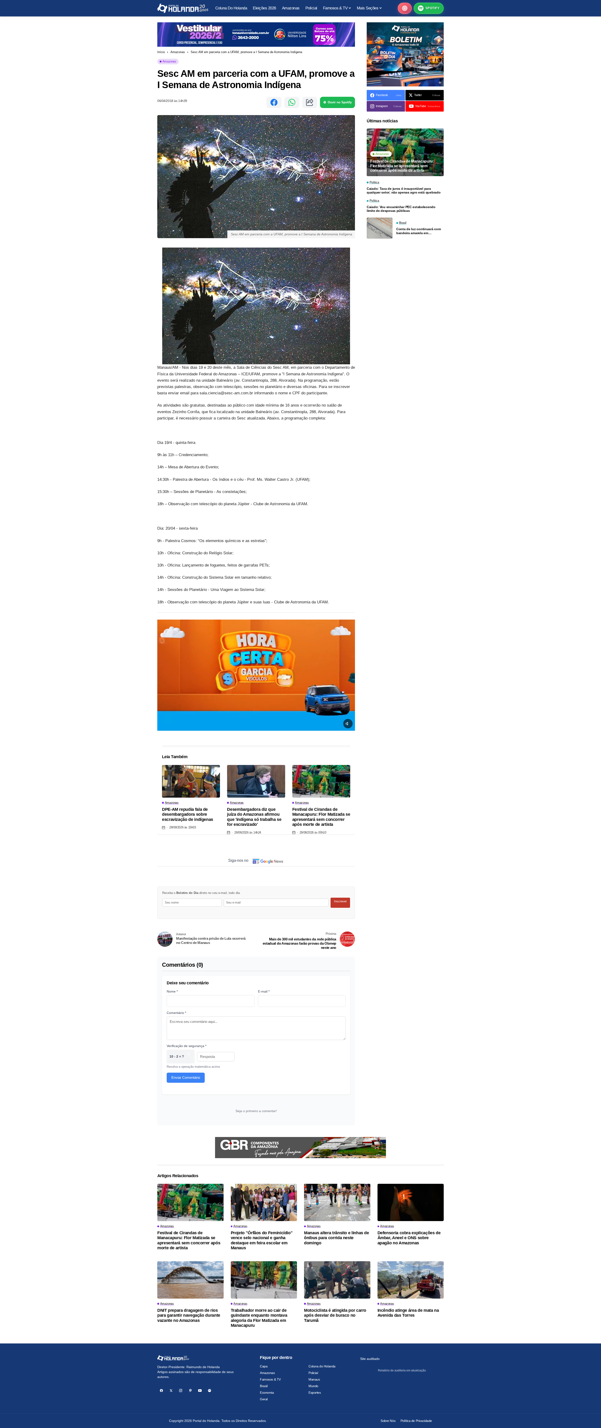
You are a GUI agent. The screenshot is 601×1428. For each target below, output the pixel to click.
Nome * (172, 991)
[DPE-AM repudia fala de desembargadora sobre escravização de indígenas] (191, 781)
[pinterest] (190, 1390)
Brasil (263, 1386)
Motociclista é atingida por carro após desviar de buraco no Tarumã (335, 1315)
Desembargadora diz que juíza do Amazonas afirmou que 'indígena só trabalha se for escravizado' (254, 817)
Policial (313, 1373)
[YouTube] (200, 1390)
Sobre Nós (388, 1421)
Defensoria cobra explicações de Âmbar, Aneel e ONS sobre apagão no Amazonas (409, 1237)
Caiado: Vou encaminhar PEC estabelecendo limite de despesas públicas (401, 209)
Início (161, 52)
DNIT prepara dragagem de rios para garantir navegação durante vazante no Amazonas (188, 1315)
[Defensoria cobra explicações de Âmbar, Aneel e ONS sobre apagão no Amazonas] (411, 1202)
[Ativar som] (348, 723)
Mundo (313, 1386)
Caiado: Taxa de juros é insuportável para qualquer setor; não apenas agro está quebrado (403, 190)
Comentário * (176, 1013)
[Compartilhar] (309, 102)
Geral (264, 1399)
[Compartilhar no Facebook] (273, 102)
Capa (263, 1366)
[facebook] (161, 1390)
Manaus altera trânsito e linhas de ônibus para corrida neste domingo (336, 1237)
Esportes (314, 1392)
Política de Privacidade (416, 1421)
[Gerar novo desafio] (188, 1057)
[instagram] (181, 1390)
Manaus (314, 1379)
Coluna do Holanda (321, 1366)
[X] (171, 1390)
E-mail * (264, 991)
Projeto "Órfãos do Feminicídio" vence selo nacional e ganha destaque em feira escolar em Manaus (262, 1240)
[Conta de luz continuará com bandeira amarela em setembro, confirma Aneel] (380, 228)
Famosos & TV (270, 1379)
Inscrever (340, 901)
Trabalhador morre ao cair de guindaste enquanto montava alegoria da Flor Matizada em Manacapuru (259, 1318)
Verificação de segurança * (186, 1046)
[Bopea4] (182, 8)
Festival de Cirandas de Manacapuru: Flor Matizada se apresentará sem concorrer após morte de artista (321, 817)
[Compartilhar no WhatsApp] (291, 102)
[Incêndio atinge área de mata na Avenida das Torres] (411, 1280)
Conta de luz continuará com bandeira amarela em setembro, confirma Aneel (418, 231)
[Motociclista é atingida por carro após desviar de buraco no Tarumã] (337, 1280)
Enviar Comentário (185, 1077)
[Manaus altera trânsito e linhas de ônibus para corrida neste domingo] (337, 1202)
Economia (267, 1392)
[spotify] (209, 1390)
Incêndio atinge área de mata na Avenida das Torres (408, 1313)
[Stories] (405, 8)
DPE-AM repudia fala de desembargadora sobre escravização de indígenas (187, 814)
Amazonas (177, 52)
